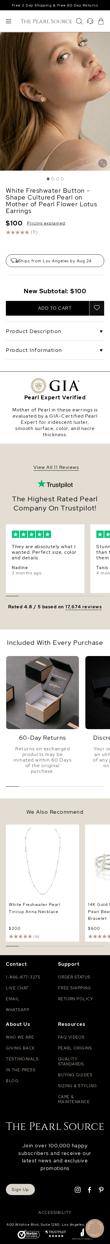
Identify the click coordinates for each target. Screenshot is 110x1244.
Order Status (74, 977)
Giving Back (20, 1048)
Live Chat (17, 988)
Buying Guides (75, 1074)
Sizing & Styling (77, 1085)
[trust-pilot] (55, 1234)
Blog (12, 1080)
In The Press (20, 1069)
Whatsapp (17, 1009)
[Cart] (101, 21)
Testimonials (22, 1059)
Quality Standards (71, 1062)
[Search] (79, 21)
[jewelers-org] (82, 1235)
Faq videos (71, 1037)
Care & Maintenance (74, 1099)
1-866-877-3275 (23, 977)
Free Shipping (74, 988)
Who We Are (20, 1037)
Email (13, 998)
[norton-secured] (29, 1235)
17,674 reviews (83, 607)
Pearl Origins (75, 1048)
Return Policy (75, 998)
